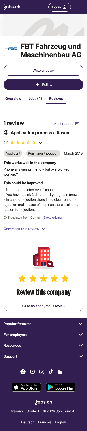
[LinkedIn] (60, 372)
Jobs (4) (35, 98)
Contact (32, 411)
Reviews (56, 98)
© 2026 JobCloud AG (60, 411)
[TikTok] (51, 372)
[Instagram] (42, 372)
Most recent (62, 123)
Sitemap (16, 411)
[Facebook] (23, 372)
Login (56, 7)
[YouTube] (32, 372)
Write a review (44, 70)
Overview (13, 98)
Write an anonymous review (43, 306)
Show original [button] (52, 217)
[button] (24, 143)
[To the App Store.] (26, 387)
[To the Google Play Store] (60, 387)
